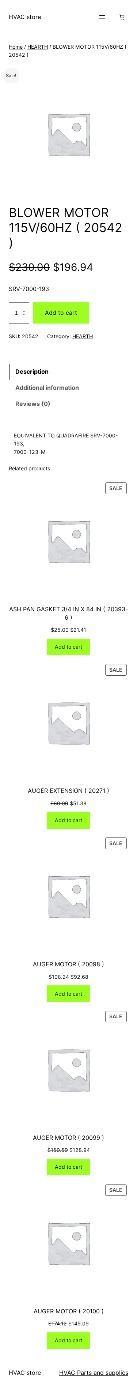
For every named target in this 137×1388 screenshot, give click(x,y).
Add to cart (61, 312)
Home (16, 47)
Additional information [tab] (47, 387)
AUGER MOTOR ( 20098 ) (68, 964)
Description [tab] (32, 371)
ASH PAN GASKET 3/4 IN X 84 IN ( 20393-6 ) (68, 613)
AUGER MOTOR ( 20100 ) (69, 1311)
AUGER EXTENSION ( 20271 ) (68, 790)
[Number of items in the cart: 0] (121, 17)
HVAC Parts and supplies (93, 1372)
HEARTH (37, 47)
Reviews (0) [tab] (32, 403)
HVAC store (25, 16)
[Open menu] (102, 16)
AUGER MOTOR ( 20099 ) (68, 1137)
